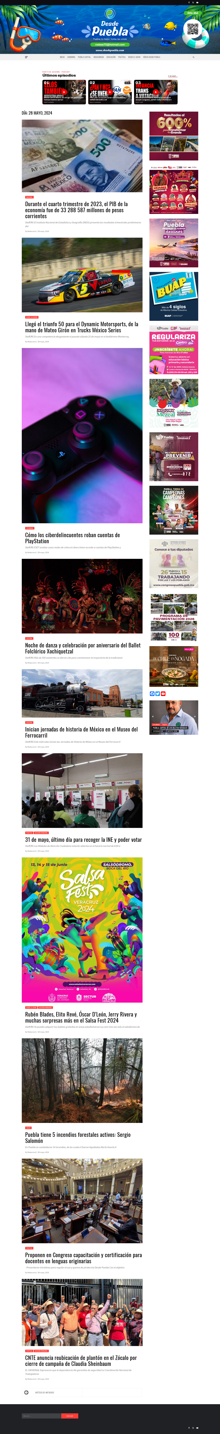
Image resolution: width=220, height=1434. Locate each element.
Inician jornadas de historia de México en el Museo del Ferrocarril (81, 732)
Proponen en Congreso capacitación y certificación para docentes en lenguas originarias (83, 1258)
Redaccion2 (32, 1152)
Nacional (29, 197)
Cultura (29, 638)
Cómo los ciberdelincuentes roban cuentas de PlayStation (72, 538)
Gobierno (71, 57)
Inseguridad (99, 57)
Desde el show (134, 57)
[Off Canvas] (26, 57)
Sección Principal (41, 833)
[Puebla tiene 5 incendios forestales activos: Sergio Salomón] (82, 1083)
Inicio (62, 57)
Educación (111, 57)
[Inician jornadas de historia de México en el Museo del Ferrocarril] (82, 696)
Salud (28, 1128)
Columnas (29, 528)
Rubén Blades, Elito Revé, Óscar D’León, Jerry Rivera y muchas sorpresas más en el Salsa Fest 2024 (81, 1017)
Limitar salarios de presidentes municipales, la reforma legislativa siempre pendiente (173, 726)
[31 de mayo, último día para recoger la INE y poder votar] (82, 793)
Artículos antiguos (44, 1392)
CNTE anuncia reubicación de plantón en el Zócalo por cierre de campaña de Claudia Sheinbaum (81, 1360)
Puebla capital (84, 57)
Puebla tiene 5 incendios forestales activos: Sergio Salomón (78, 1137)
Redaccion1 (32, 231)
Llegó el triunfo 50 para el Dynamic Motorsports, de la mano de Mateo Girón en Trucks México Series (81, 327)
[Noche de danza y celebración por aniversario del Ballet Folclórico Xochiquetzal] (82, 599)
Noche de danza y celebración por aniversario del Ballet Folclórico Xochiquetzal (83, 648)
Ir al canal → (173, 76)
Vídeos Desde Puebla (151, 57)
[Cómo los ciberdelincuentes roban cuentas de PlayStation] (82, 438)
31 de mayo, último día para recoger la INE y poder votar (83, 839)
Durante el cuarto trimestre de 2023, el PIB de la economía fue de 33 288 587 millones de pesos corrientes (76, 210)
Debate (164, 722)
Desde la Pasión (31, 317)
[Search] (193, 57)
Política (121, 57)
